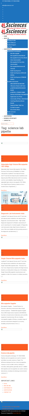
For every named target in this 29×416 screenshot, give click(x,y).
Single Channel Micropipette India (13, 258)
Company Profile (11, 40)
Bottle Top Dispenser (15, 70)
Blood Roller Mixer (15, 109)
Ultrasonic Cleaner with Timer (17, 86)
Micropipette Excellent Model (17, 55)
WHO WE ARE (7, 385)
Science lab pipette (7, 353)
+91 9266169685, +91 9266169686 (10, 1)
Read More (4, 190)
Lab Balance (10, 114)
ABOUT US (6, 38)
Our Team (9, 47)
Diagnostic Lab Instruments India (12, 213)
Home (5, 383)
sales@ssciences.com (8, 5)
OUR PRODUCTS (8, 49)
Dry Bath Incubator (15, 107)
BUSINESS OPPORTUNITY (10, 118)
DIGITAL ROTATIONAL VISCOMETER (19, 94)
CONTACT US (7, 120)
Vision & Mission (11, 42)
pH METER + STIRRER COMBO (17, 92)
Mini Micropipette (14, 53)
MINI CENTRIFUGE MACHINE (17, 83)
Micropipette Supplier (8, 303)
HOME (5, 36)
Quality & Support (11, 44)
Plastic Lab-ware (11, 111)
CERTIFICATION (8, 116)
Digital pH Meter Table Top (17, 105)
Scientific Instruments (12, 81)
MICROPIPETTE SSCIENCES (14, 51)
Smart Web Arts (17, 413)
